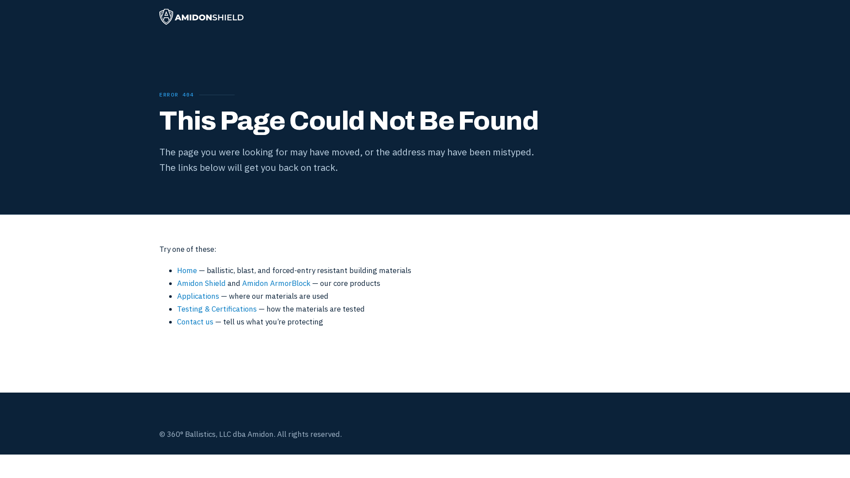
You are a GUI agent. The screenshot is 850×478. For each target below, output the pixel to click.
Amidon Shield (201, 283)
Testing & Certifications (217, 309)
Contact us (195, 322)
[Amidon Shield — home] (201, 17)
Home (187, 270)
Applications (198, 296)
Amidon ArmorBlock (276, 283)
